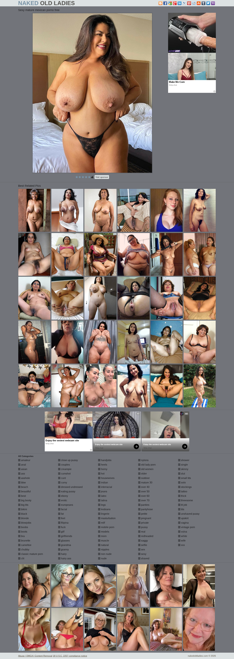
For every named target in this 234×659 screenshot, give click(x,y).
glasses (65, 540)
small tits (185, 478)
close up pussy (69, 460)
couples (65, 464)
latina (103, 500)
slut (182, 473)
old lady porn (148, 464)
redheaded (146, 536)
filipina (64, 522)
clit (22, 558)
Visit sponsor (101, 177)
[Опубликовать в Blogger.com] (160, 3)
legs (103, 505)
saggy (144, 540)
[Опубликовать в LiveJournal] (184, 3)
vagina (184, 522)
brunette (25, 540)
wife (183, 540)
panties (144, 505)
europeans (66, 505)
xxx (182, 545)
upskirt (184, 518)
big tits (24, 505)
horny (103, 469)
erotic (63, 500)
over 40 (144, 487)
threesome (186, 500)
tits (182, 509)
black (23, 513)
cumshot (65, 473)
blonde (24, 518)
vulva (183, 531)
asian (23, 469)
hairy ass (65, 558)
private (144, 522)
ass (22, 473)
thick (183, 496)
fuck (63, 527)
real (142, 531)
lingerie (104, 513)
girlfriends (66, 536)
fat (62, 513)
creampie (65, 469)
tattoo (183, 491)
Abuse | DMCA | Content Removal (35, 656)
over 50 (144, 491)
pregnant (145, 518)
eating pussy (67, 491)
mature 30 (146, 482)
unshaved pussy (189, 513)
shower (184, 460)
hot (102, 473)
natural (104, 545)
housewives (107, 478)
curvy (63, 482)
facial (63, 509)
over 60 (144, 496)
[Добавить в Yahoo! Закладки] (213, 3)
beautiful (25, 491)
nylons (144, 460)
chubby (24, 549)
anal (23, 464)
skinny (184, 469)
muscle (104, 540)
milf (102, 522)
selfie (143, 545)
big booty (25, 500)
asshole (25, 478)
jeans (103, 491)
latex (103, 496)
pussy (144, 527)
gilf (62, 531)
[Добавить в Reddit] (194, 3)
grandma (65, 545)
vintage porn (187, 527)
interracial (106, 487)
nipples (104, 549)
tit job (183, 505)
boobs (24, 527)
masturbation (108, 518)
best (23, 496)
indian (104, 482)
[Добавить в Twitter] (208, 3)
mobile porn (107, 527)
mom (103, 536)
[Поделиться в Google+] (175, 3)
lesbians (105, 509)
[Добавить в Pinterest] (189, 3)
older (143, 473)
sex (142, 549)
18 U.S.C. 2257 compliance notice (70, 656)
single (184, 464)
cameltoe (25, 545)
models (104, 531)
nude (103, 558)
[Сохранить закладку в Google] (170, 3)
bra (22, 536)
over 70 (144, 500)
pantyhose (146, 509)
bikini (23, 509)
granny (64, 549)
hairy (63, 554)
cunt (63, 478)
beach (24, 487)
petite (143, 513)
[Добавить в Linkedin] (179, 3)
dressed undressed (71, 487)
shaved (144, 558)
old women (146, 469)
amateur (25, 460)
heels (103, 464)
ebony (64, 496)
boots (23, 531)
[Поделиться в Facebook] (165, 3)
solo (183, 482)
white (183, 536)
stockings (186, 487)
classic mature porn (31, 554)
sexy (143, 554)
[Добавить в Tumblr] (203, 3)
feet (62, 518)
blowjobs (25, 522)
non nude (106, 554)
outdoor (145, 478)
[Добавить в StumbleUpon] (199, 3)
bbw (23, 482)
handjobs (105, 460)
